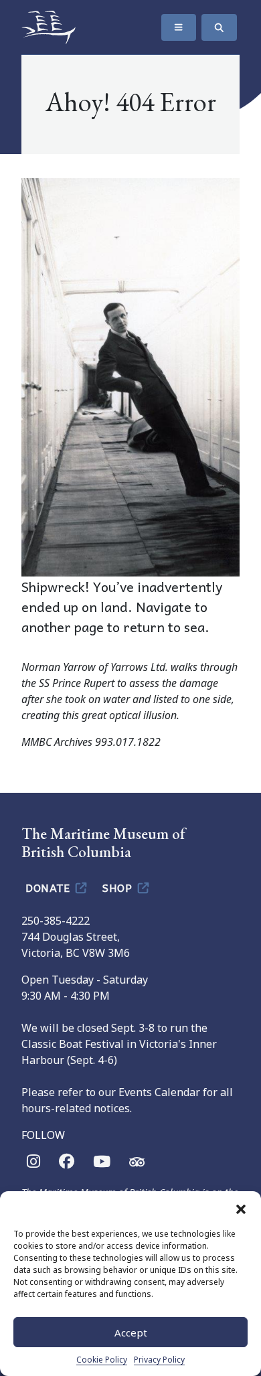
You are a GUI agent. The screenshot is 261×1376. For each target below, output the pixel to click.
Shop (118, 887)
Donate (49, 887)
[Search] (219, 27)
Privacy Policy (159, 1359)
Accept (130, 1332)
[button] (241, 1208)
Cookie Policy (101, 1359)
